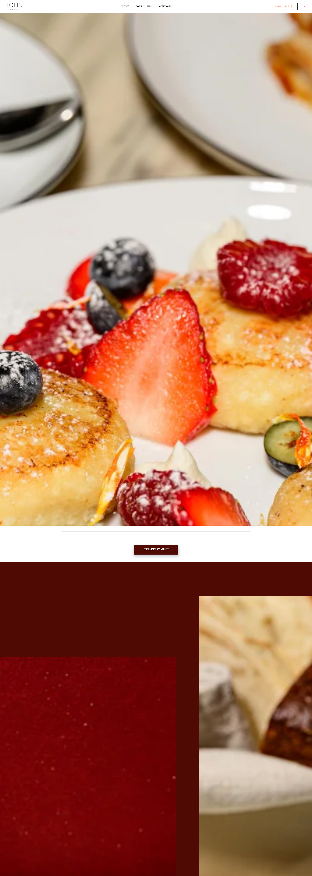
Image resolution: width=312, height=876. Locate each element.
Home (125, 6)
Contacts (165, 6)
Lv (304, 6)
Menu (150, 6)
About (138, 6)
